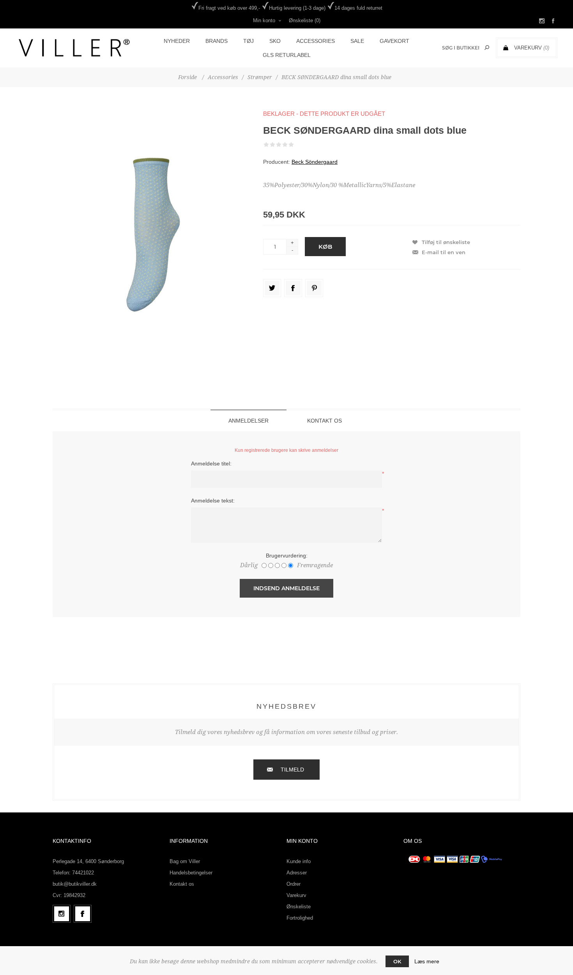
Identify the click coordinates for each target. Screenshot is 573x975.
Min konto (264, 20)
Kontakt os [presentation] (324, 421)
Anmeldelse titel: (211, 463)
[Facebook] (82, 913)
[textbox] (460, 47)
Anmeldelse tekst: (213, 500)
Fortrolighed (299, 918)
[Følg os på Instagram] (61, 913)
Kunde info (298, 861)
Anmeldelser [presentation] (248, 421)
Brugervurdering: (287, 555)
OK (397, 961)
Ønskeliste (298, 907)
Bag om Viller (185, 861)
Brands (216, 41)
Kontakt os (182, 884)
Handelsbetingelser (191, 873)
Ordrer (293, 884)
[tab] (248, 420)
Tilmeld (292, 769)
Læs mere (426, 961)
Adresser (296, 873)
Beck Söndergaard (315, 162)
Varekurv (296, 895)
